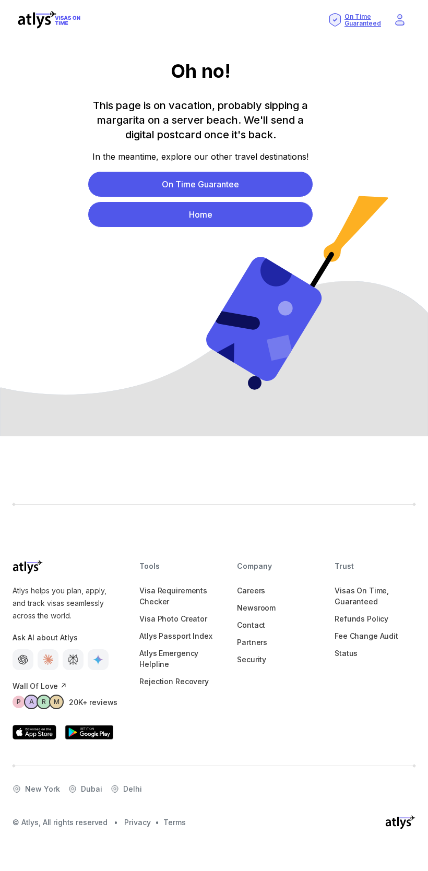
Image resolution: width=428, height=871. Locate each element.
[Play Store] (89, 732)
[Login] (399, 19)
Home (200, 214)
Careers (251, 590)
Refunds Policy (361, 618)
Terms (174, 822)
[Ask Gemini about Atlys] (98, 659)
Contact (251, 625)
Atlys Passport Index (175, 635)
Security (251, 659)
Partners (252, 642)
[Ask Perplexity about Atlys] (73, 659)
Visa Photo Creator (173, 618)
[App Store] (34, 732)
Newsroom (256, 607)
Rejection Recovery (173, 681)
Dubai (91, 788)
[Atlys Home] (49, 20)
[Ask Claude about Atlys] (48, 659)
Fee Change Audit (366, 635)
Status (346, 653)
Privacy (137, 822)
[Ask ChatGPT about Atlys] (23, 659)
